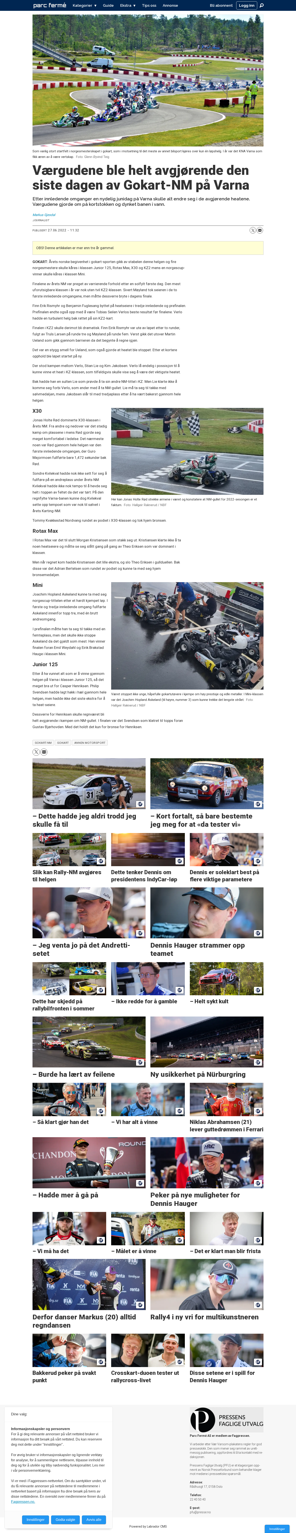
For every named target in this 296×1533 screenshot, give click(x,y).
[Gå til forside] (50, 5)
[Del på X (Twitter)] (253, 230)
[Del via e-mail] (260, 230)
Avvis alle (93, 1520)
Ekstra (125, 5)
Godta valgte (65, 1520)
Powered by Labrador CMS (148, 1526)
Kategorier (82, 5)
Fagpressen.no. (23, 1502)
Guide (108, 5)
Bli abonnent (221, 5)
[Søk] (261, 5)
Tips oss (149, 5)
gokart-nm (43, 742)
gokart (63, 742)
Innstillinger (277, 1529)
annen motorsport (90, 742)
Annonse (170, 5)
